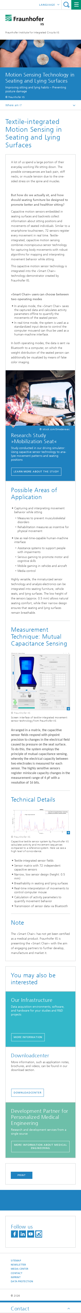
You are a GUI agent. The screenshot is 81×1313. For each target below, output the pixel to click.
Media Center (19, 1268)
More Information (28, 1037)
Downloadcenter (27, 1092)
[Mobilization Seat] (40, 399)
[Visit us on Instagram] (38, 1234)
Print (21, 1175)
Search (66, 4)
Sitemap (16, 1260)
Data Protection (22, 1281)
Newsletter (18, 1264)
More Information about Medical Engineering (40, 1146)
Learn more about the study (36, 471)
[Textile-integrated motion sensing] (40, 681)
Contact (16, 1273)
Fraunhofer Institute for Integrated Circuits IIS (32, 32)
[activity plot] (40, 821)
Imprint (16, 1277)
